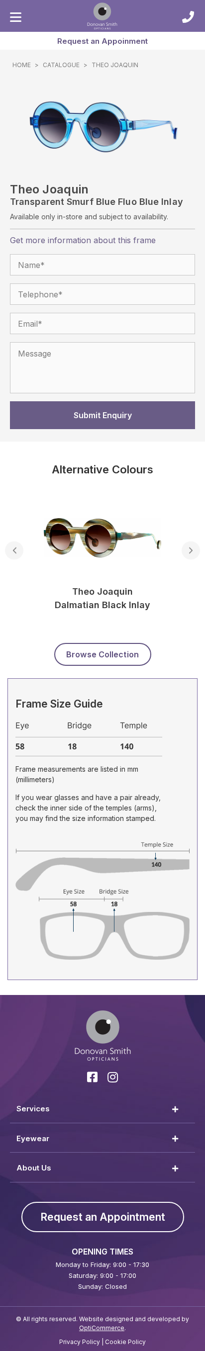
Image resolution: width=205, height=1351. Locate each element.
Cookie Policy (125, 1342)
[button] (102, 41)
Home (21, 65)
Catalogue (61, 65)
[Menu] (15, 17)
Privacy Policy (79, 1342)
